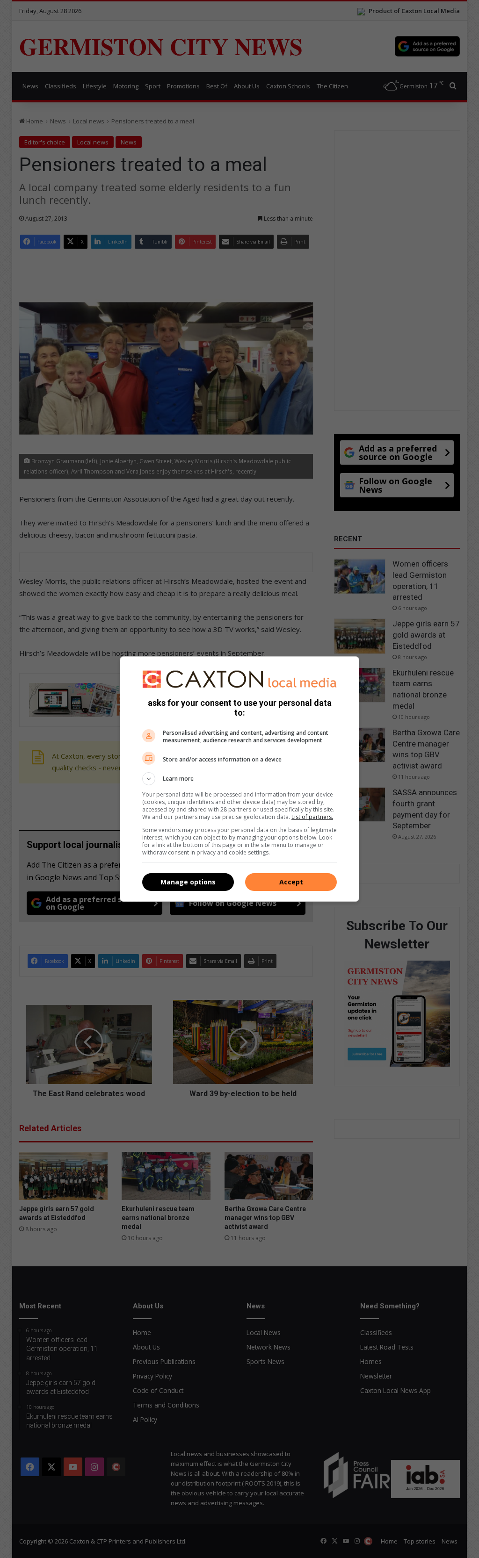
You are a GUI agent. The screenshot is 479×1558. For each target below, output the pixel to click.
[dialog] (239, 779)
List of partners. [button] (312, 817)
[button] (239, 778)
